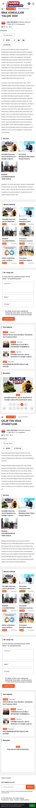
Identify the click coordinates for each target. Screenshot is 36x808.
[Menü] (3, 4)
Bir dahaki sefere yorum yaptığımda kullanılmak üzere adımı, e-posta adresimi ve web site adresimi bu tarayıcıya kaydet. (18, 313)
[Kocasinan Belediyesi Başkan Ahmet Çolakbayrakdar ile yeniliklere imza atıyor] (26, 255)
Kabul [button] (32, 805)
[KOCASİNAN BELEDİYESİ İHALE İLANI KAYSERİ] (18, 364)
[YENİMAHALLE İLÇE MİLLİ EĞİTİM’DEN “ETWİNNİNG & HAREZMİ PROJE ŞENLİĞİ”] (18, 344)
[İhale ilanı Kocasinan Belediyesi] (18, 748)
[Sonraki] (31, 408)
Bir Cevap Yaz (8, 273)
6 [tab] (10, 408)
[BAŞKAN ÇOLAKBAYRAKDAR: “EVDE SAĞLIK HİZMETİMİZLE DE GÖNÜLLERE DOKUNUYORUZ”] (9, 170)
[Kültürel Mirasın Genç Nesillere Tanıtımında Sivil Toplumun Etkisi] (18, 335)
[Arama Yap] (33, 3)
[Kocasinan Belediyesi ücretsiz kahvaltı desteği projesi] (26, 236)
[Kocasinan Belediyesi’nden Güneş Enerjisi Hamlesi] (27, 150)
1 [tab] (10, 404)
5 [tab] (25, 404)
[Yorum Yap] (14, 40)
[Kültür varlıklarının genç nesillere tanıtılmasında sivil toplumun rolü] (9, 255)
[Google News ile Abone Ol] (7, 35)
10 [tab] (25, 408)
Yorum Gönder (8, 319)
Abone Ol (30, 787)
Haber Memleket (12, 22)
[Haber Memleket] (14, 4)
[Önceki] (4, 408)
